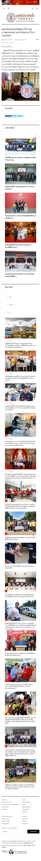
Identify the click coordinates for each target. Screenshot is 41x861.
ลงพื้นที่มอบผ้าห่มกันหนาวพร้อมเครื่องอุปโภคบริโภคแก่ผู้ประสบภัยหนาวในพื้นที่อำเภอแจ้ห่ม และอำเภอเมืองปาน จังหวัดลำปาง (20, 345)
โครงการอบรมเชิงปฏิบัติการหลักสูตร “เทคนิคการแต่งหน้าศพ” (20, 567)
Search (24, 805)
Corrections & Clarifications (10, 805)
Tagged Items (5, 821)
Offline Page (25, 809)
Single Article (6, 819)
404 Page (24, 812)
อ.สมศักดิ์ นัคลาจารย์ (28, 843)
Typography (5, 824)
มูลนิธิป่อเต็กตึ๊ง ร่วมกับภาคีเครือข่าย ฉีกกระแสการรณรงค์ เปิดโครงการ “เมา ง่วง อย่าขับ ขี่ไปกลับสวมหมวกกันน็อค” (20, 408)
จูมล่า (3, 845)
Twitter (24, 816)
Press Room (5, 807)
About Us (4, 800)
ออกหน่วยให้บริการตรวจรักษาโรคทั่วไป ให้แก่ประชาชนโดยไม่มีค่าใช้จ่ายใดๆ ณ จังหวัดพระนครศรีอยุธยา (18, 686)
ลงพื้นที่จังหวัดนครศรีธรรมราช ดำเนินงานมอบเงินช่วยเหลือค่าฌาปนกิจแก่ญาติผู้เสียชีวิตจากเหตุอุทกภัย (20, 378)
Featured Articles (7, 816)
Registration (26, 802)
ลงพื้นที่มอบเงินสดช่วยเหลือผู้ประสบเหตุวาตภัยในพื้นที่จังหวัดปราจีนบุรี (20, 539)
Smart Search (26, 807)
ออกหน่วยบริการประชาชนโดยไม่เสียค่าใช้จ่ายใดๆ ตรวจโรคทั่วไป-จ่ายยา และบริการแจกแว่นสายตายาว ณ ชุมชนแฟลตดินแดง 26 (20, 443)
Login (23, 800)
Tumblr (24, 821)
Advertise (4, 809)
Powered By (18, 852)
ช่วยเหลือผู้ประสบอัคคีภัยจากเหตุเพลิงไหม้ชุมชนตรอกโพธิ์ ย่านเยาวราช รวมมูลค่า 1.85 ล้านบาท (19, 596)
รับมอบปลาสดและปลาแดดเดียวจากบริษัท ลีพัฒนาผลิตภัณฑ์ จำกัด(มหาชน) (20, 654)
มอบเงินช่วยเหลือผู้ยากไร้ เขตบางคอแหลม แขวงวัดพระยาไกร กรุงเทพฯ (18, 32)
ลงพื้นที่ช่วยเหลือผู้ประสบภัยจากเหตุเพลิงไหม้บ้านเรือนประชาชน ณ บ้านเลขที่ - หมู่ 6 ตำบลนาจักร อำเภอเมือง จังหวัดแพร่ (20, 787)
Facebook (25, 819)
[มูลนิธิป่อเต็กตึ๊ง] (20, 17)
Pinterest (25, 824)
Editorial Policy (6, 802)
